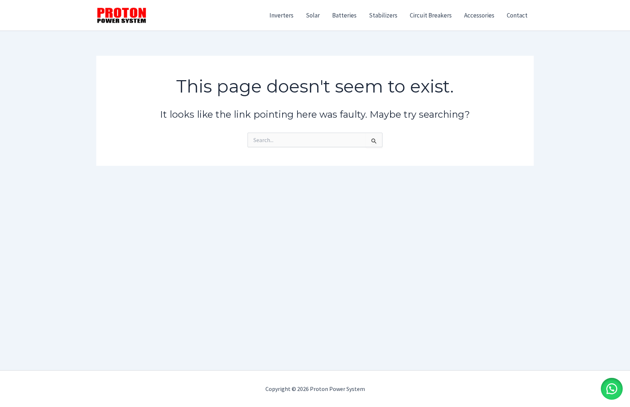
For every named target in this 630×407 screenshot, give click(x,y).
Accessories (479, 15)
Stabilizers (383, 15)
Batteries (344, 15)
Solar (313, 15)
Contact (517, 15)
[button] (612, 389)
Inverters (281, 15)
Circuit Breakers (431, 15)
